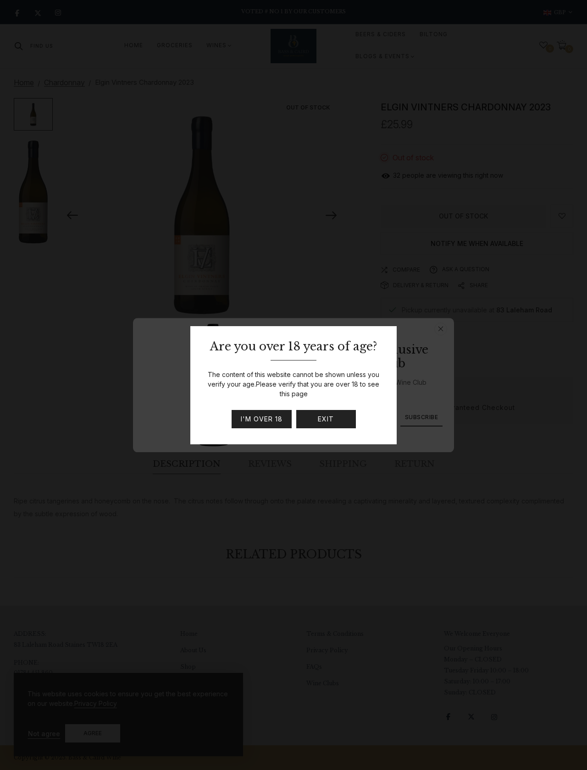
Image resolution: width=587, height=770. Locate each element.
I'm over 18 (261, 419)
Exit (326, 419)
